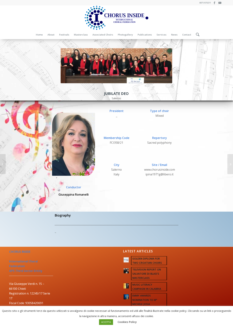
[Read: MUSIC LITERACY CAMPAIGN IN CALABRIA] (126, 286)
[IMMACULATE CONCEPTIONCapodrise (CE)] (3, 164)
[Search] (196, 34)
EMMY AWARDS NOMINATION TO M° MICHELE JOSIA (144, 300)
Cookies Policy (127, 322)
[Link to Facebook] (215, 2)
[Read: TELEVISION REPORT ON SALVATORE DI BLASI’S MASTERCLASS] (126, 271)
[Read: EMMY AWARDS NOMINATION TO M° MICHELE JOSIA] (126, 297)
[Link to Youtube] (221, 2)
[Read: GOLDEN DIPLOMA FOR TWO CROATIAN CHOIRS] (126, 260)
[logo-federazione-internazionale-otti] (116, 17)
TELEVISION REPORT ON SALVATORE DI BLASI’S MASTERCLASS (146, 274)
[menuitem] (39, 34)
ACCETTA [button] (106, 322)
